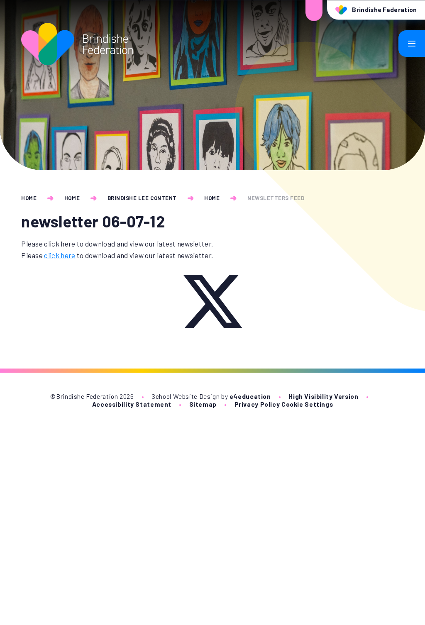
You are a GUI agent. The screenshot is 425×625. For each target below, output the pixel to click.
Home (29, 198)
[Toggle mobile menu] (411, 43)
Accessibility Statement (131, 404)
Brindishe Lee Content (142, 198)
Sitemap (203, 404)
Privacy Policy (257, 404)
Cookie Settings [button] (307, 404)
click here (59, 255)
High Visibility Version (323, 396)
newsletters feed (275, 198)
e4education (250, 396)
